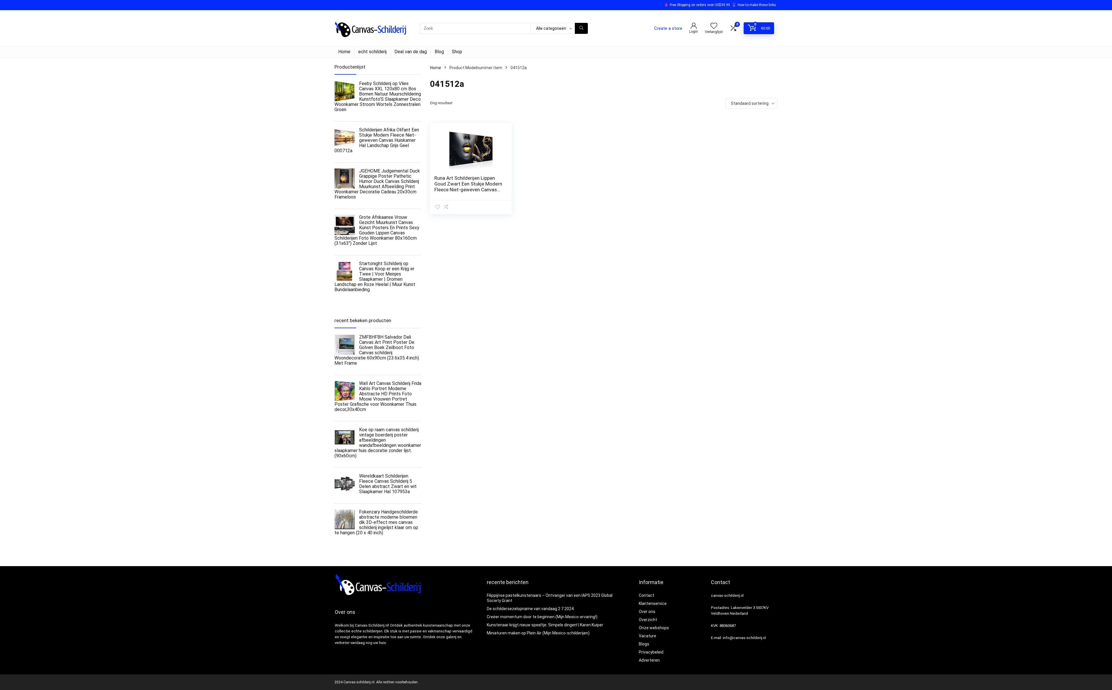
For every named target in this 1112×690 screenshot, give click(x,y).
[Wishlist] (713, 26)
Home (344, 51)
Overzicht (648, 619)
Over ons (647, 611)
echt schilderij (372, 51)
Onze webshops (654, 627)
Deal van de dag (410, 51)
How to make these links (757, 5)
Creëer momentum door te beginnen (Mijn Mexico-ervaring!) (542, 616)
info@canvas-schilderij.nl (744, 638)
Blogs (644, 644)
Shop (457, 51)
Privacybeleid (651, 652)
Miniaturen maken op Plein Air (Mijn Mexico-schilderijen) (538, 633)
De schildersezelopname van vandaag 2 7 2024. (531, 608)
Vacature (647, 636)
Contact (646, 595)
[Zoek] (581, 28)
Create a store (668, 28)
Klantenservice (653, 603)
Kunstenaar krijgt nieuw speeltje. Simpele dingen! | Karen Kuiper (545, 625)
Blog (439, 51)
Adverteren (649, 660)
